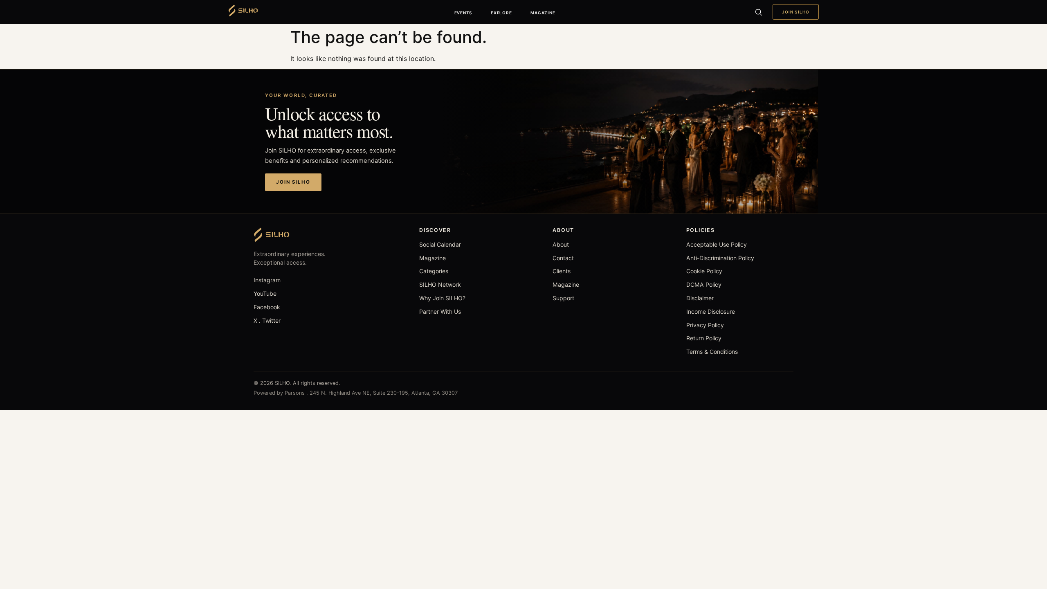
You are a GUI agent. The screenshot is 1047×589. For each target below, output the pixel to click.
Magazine (432, 257)
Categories (433, 271)
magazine (542, 12)
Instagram (267, 280)
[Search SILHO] (758, 12)
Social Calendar (440, 244)
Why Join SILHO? (442, 297)
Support (563, 297)
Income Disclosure (710, 311)
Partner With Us (440, 311)
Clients (562, 271)
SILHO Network (440, 284)
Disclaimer (700, 297)
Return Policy (703, 338)
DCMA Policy (703, 284)
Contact (563, 257)
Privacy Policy (705, 324)
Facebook (267, 306)
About (561, 244)
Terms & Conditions (712, 351)
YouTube (265, 293)
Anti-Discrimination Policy (720, 257)
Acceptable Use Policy (716, 244)
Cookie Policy (704, 271)
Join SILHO (795, 11)
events (463, 12)
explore (501, 12)
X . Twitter (267, 320)
